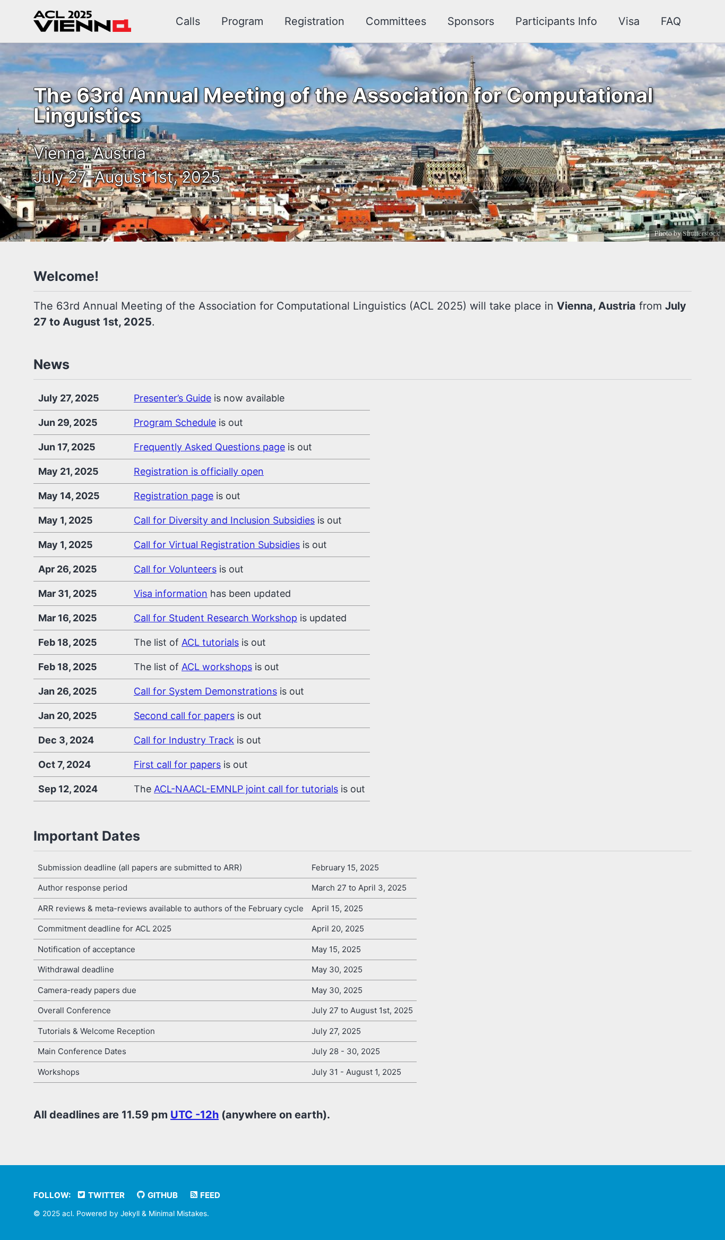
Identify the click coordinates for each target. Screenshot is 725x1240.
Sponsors (470, 21)
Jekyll (130, 1213)
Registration (314, 21)
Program (242, 21)
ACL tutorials (210, 642)
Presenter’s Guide (172, 398)
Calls (188, 21)
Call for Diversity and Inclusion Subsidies (224, 520)
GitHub (162, 1195)
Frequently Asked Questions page (209, 446)
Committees (396, 21)
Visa (629, 21)
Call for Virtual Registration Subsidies (217, 544)
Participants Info (556, 21)
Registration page (173, 495)
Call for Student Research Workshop (215, 617)
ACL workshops (217, 666)
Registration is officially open (199, 471)
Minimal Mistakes (178, 1213)
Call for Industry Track (184, 740)
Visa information (171, 593)
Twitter (106, 1195)
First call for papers (177, 764)
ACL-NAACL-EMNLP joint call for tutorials (246, 788)
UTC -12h (194, 1114)
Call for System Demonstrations (205, 691)
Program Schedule (175, 422)
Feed (209, 1195)
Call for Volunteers (175, 569)
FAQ (671, 21)
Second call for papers (184, 715)
